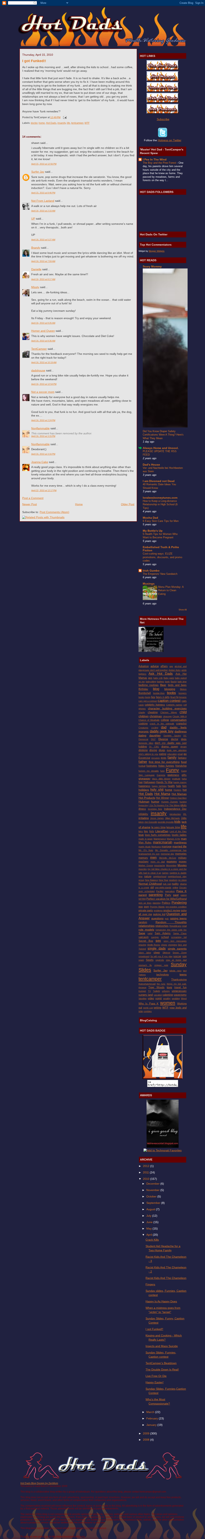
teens (183, 974)
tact (185, 970)
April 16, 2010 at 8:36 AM (43, 341)
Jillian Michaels (172, 818)
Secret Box (146, 940)
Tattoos (142, 974)
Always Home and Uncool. (161, 448)
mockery (144, 861)
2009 (146, 1433)
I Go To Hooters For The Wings (164, 805)
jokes (141, 822)
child (183, 712)
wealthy (167, 998)
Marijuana (156, 846)
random (143, 922)
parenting (156, 895)
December (153, 1183)
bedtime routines (149, 685)
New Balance (151, 880)
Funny (172, 770)
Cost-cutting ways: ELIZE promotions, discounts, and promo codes (162, 557)
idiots (183, 805)
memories (181, 853)
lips (146, 831)
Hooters (177, 790)
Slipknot (166, 952)
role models (146, 929)
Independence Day (175, 808)
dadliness (181, 731)
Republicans (175, 926)
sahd (150, 933)
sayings (155, 937)
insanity (61, 123)
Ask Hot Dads (161, 674)
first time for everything (164, 761)
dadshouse (38, 370)
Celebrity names (174, 705)
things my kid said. (177, 984)
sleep (157, 952)
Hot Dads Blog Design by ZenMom (39, 1483)
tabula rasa (175, 970)
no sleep (182, 880)
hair (141, 782)
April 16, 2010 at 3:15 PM (43, 436)
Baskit (174, 681)
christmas (156, 716)
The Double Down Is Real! (162, 1369)
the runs (161, 984)
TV (149, 991)
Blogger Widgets (157, 251)
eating (162, 753)
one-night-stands (163, 887)
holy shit (157, 790)
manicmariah (162, 842)
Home (79, 504)
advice (155, 666)
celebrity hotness (155, 704)
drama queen (169, 746)
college (165, 719)
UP (33, 218)
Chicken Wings (168, 712)
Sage (142, 933)
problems (158, 910)
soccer (177, 956)
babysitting (151, 681)
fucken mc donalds (149, 771)
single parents (177, 948)
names (165, 873)
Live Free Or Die (156, 1376)
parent (143, 895)
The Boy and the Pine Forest (160, 162)
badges (160, 681)
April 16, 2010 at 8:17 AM (43, 279)
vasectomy (180, 994)
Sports (150, 959)
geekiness (173, 775)
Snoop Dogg (180, 952)
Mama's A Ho (173, 839)
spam (141, 960)
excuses (155, 758)
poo (141, 906)
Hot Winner (162, 797)
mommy (172, 861)
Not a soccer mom (42, 391)
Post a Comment (32, 498)
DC (185, 735)
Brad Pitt (174, 697)
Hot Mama (162, 794)
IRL (185, 814)
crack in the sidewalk (162, 723)
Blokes (183, 689)
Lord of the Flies (178, 831)
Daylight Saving (172, 735)
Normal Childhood (150, 883)
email (180, 754)
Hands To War (164, 782)
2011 (146, 1172)
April (149, 1234)
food (184, 761)
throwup (142, 987)
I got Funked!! (34, 61)
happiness (144, 786)
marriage (167, 846)
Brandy (35, 247)
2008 (146, 1439)
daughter (155, 735)
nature (147, 876)
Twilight (156, 991)
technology (162, 974)
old (152, 887)
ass (150, 677)
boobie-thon (159, 693)
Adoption (144, 666)
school (165, 937)
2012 (146, 1166)
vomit (158, 998)
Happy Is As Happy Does (161, 1301)
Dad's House (151, 464)
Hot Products (147, 797)
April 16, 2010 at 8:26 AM (43, 323)
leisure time (173, 827)
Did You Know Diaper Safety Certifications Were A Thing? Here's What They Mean (163, 435)
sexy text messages (175, 941)
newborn (173, 880)
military (182, 857)
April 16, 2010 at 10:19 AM (43, 362)
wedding (176, 998)
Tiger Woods (156, 987)
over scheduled (147, 891)
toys (169, 987)
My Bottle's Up (153, 530)
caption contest (169, 701)
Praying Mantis (157, 907)
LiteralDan (161, 831)
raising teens (178, 918)
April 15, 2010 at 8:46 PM (43, 193)
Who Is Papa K (149, 1003)
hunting (183, 802)
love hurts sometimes (158, 834)
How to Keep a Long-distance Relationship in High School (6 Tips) (160, 504)
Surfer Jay (37, 171)
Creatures (143, 727)
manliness (180, 842)
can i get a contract (148, 701)
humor (155, 801)
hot (185, 789)
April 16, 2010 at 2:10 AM (43, 211)
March (150, 1412)
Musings (149, 583)
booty (148, 697)
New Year (163, 880)
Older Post (127, 504)
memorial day (167, 854)
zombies (148, 1011)
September (153, 1202)
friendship (181, 765)
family (172, 757)
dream (183, 746)
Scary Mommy (152, 266)
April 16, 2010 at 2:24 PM (43, 420)
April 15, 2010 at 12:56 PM (43, 164)
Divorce (163, 739)
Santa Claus (180, 933)
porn (146, 906)
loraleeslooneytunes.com (160, 497)
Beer (163, 685)
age (171, 666)
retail (184, 926)
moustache (159, 865)
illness (142, 808)
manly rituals (145, 846)
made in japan (146, 839)
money (183, 861)
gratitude (176, 779)
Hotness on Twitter (169, 140)
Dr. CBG (154, 746)
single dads (157, 948)
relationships (147, 925)
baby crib (158, 678)
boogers (183, 693)
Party (168, 895)
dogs (184, 739)
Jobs (184, 818)
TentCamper (39, 348)
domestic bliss (146, 743)
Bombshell (145, 693)
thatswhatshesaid (147, 984)
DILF (153, 739)
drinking (143, 750)
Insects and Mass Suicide (162, 1346)
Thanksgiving (179, 979)
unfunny (166, 991)
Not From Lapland (42, 200)
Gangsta (161, 775)
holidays (144, 789)
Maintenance (160, 839)
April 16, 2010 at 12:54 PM (43, 384)
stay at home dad (176, 960)
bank (167, 681)
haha (184, 779)
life (68, 123)
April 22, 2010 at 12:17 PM (43, 490)
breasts (183, 697)
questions (157, 918)
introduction (175, 814)
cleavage (167, 716)
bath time (182, 681)
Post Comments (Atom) (54, 512)
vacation (158, 995)
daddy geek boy (162, 731)
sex (158, 941)
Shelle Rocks (153, 945)
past (176, 895)
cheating (153, 712)
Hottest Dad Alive (178, 798)
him (184, 786)
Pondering (179, 903)
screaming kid (179, 937)
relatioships (162, 925)
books (142, 697)
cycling (154, 727)
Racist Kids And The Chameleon (166, 1278)
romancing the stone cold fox (171, 930)
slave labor (145, 952)
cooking (143, 723)
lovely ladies (179, 834)
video (151, 998)
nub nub (167, 884)
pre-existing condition (176, 907)
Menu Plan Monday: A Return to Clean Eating (171, 590)
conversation (178, 719)
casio (141, 705)
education (172, 754)
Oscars (183, 887)
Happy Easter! (155, 1382)
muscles (143, 869)
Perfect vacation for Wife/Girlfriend (166, 898)
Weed (184, 998)
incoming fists (155, 809)
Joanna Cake (39, 462)
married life (179, 846)
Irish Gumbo (151, 570)
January (151, 1424)
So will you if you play (161, 956)
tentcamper (77, 123)
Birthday (143, 689)
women (167, 1002)
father (143, 762)
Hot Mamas (179, 794)
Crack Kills (152, 1239)
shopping (172, 945)
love (141, 834)
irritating (144, 818)
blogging (169, 689)
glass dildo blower (161, 779)
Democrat (143, 739)
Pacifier (159, 891)
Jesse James (157, 818)
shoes (164, 945)
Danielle (36, 269)
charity (142, 712)
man (184, 838)
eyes (163, 757)
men (153, 857)
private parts (146, 910)
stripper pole (161, 965)
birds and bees (177, 685)
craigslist (181, 723)
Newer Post (29, 504)
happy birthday (159, 786)
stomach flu (145, 965)
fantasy (182, 757)
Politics (166, 902)
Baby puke (169, 678)
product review (171, 910)
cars (184, 700)
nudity (175, 883)
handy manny (180, 782)
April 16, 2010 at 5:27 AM (43, 239)
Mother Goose (146, 865)
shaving (142, 945)
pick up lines (145, 903)
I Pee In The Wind (155, 159)
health (171, 786)
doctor (34, 123)
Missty (35, 287)
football (142, 766)
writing (157, 1007)
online (175, 887)
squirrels (160, 960)
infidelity (143, 814)
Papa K (181, 891)
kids (177, 822)
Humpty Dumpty (169, 802)
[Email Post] (64, 117)
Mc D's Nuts (146, 850)
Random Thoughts (171, 922)
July (149, 1215)
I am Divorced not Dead (159, 481)
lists (151, 831)
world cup (148, 1008)
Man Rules (145, 842)
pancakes (170, 891)
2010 (146, 1178)
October (151, 1196)
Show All (183, 609)
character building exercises (167, 708)
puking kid (159, 914)
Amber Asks (175, 670)
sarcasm (144, 937)
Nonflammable (40, 428)
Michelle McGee (167, 858)
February (152, 1418)
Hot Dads (51, 123)
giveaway (144, 778)
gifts (184, 775)
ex (185, 753)
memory (143, 857)
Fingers (150, 1284)
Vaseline (143, 998)
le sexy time (158, 827)
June (149, 1222)
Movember (171, 865)
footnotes (151, 765)
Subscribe (163, 119)
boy (153, 697)
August (151, 1209)
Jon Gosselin (150, 822)
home (42, 123)
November (153, 1190)
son (184, 956)
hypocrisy (143, 805)
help (178, 786)
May (149, 1228)
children (144, 716)
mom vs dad (158, 861)
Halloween (149, 782)
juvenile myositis (166, 822)
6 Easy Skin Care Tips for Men (161, 520)
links (141, 831)
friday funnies (166, 765)
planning (157, 903)
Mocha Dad (150, 517)
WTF (86, 123)
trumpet (142, 991)
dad (163, 727)
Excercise (144, 757)
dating (142, 735)
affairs (164, 666)
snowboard (144, 956)
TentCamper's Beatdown (161, 1363)
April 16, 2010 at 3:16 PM (43, 454)
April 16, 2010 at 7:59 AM (43, 261)
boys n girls (163, 697)
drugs (162, 750)
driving (153, 750)
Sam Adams (163, 933)
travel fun (180, 987)
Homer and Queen (43, 330)
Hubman (144, 801)
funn (162, 771)
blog (156, 689)
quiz (167, 918)
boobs (171, 693)
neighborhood (159, 876)
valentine (168, 994)
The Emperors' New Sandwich (160, 573)
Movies (182, 865)
